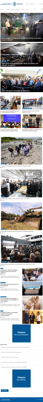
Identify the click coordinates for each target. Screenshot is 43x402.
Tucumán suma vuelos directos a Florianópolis (9, 284)
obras (2, 268)
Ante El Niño (3, 163)
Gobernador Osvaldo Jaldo (15, 9)
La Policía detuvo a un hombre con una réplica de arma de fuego (14, 362)
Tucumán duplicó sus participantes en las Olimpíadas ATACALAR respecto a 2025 (17, 264)
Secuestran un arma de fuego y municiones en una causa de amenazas (15, 347)
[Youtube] (41, 399)
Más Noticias (4, 390)
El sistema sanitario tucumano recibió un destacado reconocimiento (9, 314)
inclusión (3, 196)
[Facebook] (37, 399)
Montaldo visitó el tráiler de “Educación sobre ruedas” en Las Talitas (15, 198)
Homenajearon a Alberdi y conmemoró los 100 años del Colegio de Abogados (31, 130)
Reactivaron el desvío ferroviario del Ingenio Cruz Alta (30, 111)
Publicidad (22, 9)
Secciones (7, 9)
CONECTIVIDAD (3, 282)
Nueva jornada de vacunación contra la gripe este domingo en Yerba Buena (9, 300)
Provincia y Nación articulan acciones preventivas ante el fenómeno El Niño (9, 130)
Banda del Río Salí (4, 261)
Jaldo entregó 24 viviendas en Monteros (15, 91)
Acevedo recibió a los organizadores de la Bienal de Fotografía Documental (9, 111)
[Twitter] (38, 399)
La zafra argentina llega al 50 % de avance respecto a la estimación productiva (17, 231)
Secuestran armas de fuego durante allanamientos (11, 352)
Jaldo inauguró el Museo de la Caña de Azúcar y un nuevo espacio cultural (21, 39)
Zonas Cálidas (4, 61)
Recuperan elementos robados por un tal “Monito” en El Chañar (14, 367)
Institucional (2, 9)
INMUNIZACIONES (3, 296)
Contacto (27, 9)
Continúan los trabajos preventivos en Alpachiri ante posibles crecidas (15, 165)
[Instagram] (40, 399)
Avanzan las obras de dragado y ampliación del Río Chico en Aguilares (9, 271)
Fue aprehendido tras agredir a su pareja (9, 357)
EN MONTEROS (3, 36)
